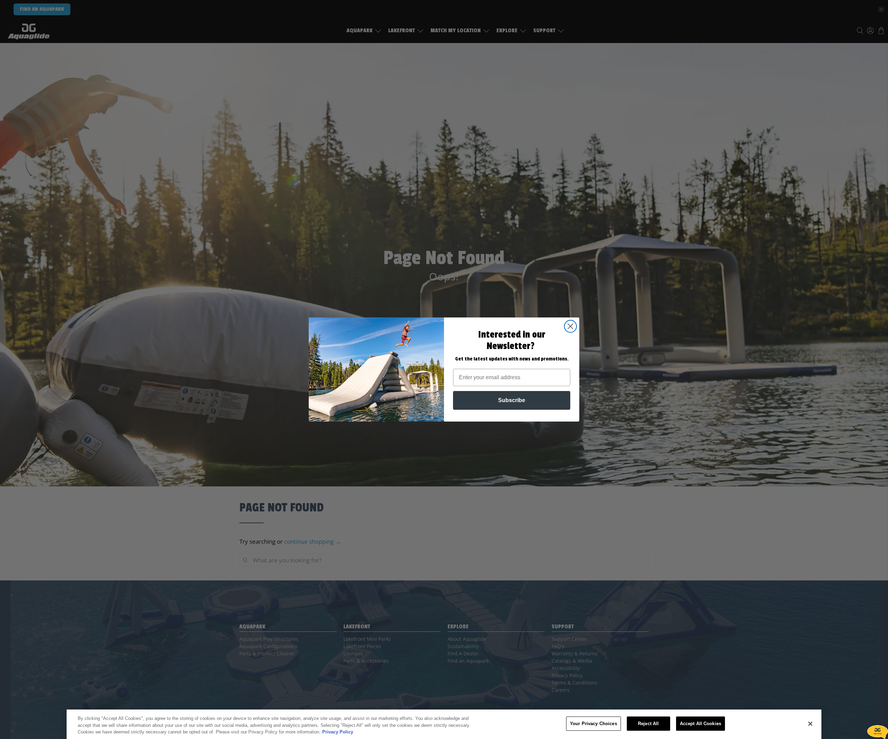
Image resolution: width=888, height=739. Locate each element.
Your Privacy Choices (593, 723)
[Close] (810, 723)
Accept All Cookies (700, 723)
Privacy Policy (337, 731)
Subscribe (511, 400)
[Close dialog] (570, 326)
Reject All (648, 723)
